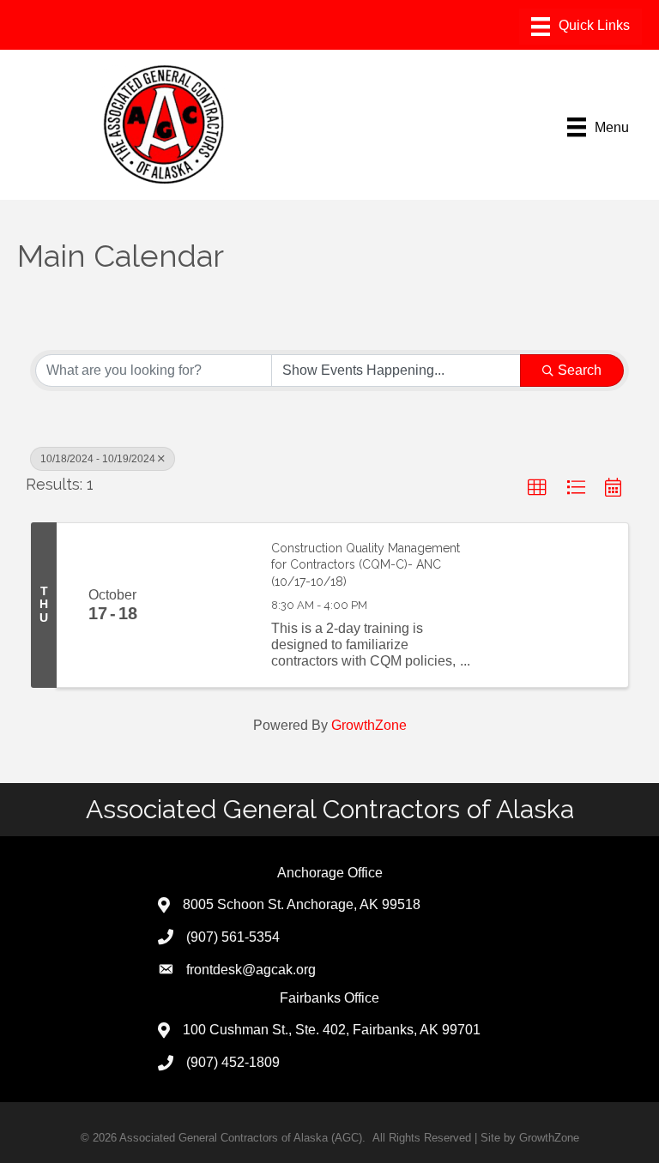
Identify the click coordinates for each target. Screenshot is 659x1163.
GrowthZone (369, 725)
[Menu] (580, 27)
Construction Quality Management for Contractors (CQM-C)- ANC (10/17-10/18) (365, 564)
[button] (537, 488)
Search (580, 370)
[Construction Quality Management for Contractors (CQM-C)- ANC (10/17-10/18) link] (211, 605)
